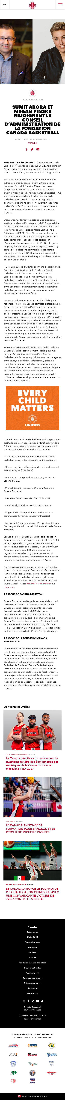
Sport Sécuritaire (32, 942)
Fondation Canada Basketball (32, 962)
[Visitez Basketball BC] (13, 1045)
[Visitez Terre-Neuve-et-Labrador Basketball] (32, 1073)
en (4, 4)
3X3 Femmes (10, 821)
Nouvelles (32, 927)
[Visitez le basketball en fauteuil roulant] (13, 1081)
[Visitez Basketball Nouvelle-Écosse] (51, 1064)
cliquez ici (9, 587)
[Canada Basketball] (32, 4)
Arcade (32, 957)
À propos (32, 993)
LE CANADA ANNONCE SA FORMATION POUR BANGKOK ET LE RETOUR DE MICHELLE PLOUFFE (30, 829)
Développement (32, 983)
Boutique (32, 947)
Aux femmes (32, 973)
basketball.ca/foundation (38, 583)
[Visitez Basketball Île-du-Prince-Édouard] (13, 1073)
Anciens (32, 952)
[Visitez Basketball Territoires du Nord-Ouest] (13, 1064)
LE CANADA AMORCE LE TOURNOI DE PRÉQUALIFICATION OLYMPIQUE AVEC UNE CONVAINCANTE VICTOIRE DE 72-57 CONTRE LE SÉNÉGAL (32, 894)
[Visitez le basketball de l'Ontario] (33, 1055)
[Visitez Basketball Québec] (52, 1054)
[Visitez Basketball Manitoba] (13, 1055)
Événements (32, 932)
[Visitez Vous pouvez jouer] (32, 1081)
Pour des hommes (32, 978)
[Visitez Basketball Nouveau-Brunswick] (33, 1064)
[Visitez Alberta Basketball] (33, 1045)
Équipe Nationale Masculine (16, 754)
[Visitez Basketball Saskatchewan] (51, 1045)
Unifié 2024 (32, 937)
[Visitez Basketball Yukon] (52, 1073)
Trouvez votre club (32, 967)
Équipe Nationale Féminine (16, 885)
